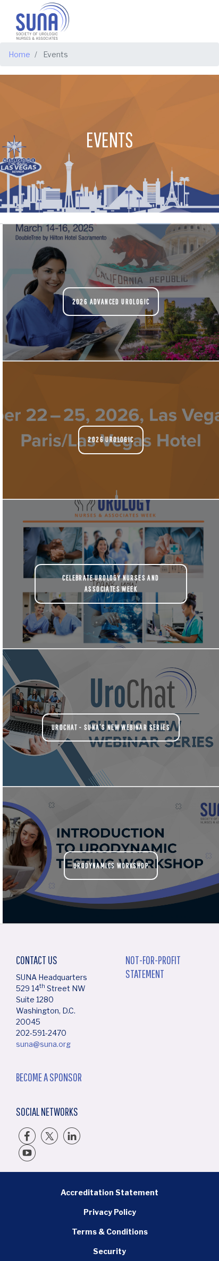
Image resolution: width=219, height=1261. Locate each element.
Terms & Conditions (110, 1231)
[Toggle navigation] (194, 21)
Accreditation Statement (109, 1192)
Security (109, 1251)
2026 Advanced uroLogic (111, 301)
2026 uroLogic (110, 439)
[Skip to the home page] (42, 21)
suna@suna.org (43, 1043)
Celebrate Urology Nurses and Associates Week (110, 583)
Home (19, 54)
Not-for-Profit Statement (153, 967)
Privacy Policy (109, 1211)
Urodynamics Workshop (110, 865)
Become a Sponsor (49, 1077)
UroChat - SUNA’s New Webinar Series (111, 727)
